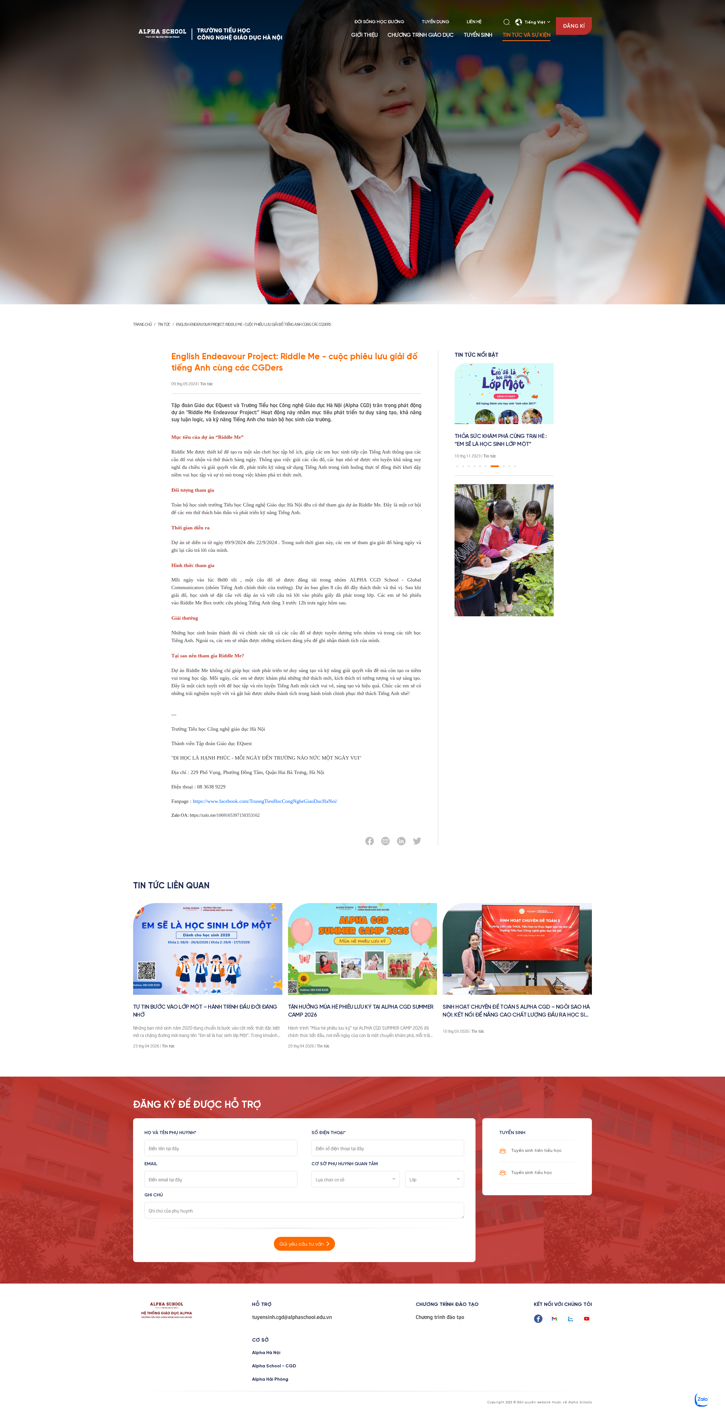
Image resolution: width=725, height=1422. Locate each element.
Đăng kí (574, 26)
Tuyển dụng (435, 22)
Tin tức (164, 324)
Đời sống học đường (379, 22)
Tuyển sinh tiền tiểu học (536, 1150)
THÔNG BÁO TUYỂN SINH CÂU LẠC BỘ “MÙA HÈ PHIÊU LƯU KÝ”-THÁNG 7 (501, 440)
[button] (457, 466)
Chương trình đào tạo (440, 1317)
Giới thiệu (364, 35)
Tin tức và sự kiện (526, 35)
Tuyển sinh (478, 35)
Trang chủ (142, 324)
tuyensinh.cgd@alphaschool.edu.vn (292, 1317)
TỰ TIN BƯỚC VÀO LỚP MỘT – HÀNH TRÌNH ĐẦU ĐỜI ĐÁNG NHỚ (205, 1011)
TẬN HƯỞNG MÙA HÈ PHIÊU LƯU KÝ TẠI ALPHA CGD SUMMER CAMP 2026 (361, 1011)
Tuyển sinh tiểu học (531, 1172)
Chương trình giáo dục (420, 35)
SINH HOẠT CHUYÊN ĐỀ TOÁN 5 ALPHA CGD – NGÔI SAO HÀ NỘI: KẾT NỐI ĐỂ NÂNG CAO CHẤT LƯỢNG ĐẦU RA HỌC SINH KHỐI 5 (517, 1011)
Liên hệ (474, 22)
